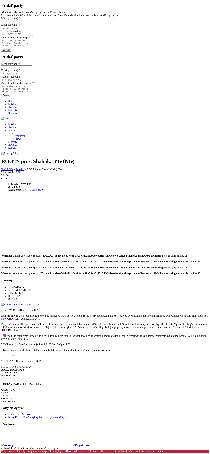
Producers (19, 135)
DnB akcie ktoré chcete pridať (18, 37)
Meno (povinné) (10, 18)
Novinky (12, 113)
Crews (17, 138)
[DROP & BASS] (81, 445)
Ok (165, 451)
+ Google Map (35, 189)
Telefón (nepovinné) (11, 31)
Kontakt (12, 147)
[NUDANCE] (45, 445)
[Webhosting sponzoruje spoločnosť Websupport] (9, 445)
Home (11, 101)
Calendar (12, 107)
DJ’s (16, 133)
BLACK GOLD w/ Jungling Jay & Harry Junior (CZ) (37, 417)
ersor (58, 448)
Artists (11, 130)
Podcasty (12, 110)
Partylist (12, 104)
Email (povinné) (10, 24)
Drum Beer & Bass (19, 414)
